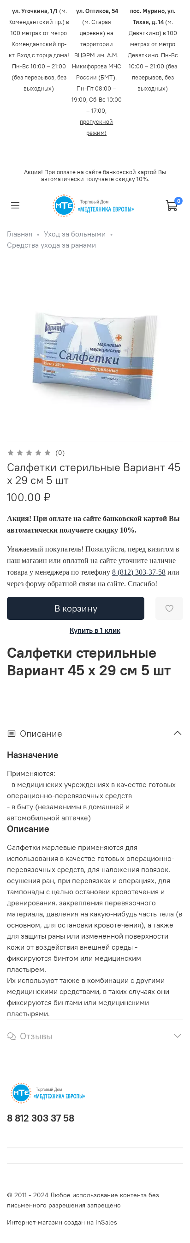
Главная (19, 233)
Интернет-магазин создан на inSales (62, 1222)
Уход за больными (75, 233)
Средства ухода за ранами (51, 244)
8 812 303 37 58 (40, 1118)
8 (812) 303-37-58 (139, 572)
